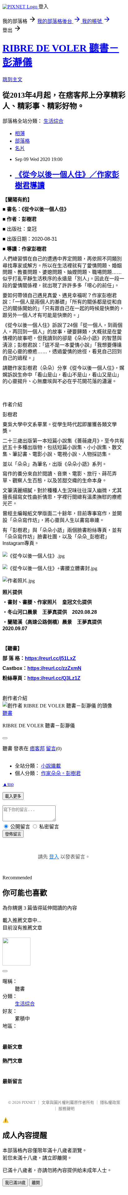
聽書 (7, 713)
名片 (20, 148)
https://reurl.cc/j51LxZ (50, 658)
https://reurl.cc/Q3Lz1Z (53, 678)
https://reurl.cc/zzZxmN (54, 668)
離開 (36, 1182)
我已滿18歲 (15, 1182)
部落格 (22, 141)
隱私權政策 (110, 1102)
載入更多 (13, 796)
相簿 (20, 133)
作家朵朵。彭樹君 (61, 773)
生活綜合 (53, 121)
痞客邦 (37, 748)
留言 (51, 748)
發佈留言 (13, 834)
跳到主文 (12, 79)
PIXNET (29, 1102)
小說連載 (51, 766)
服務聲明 (66, 1108)
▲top (8, 784)
